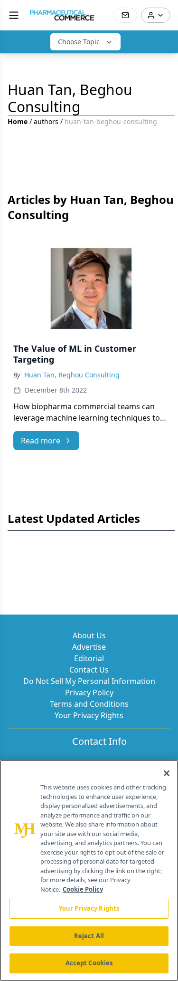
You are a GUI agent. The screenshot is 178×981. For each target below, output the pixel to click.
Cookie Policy (83, 889)
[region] (89, 870)
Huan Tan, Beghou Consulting (72, 374)
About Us (89, 635)
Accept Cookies (89, 963)
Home (18, 121)
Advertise (89, 647)
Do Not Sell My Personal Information (89, 681)
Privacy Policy (89, 692)
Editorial (89, 658)
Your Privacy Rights (89, 715)
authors (46, 121)
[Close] (166, 773)
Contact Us (89, 669)
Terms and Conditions (89, 704)
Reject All (89, 936)
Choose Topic (79, 41)
